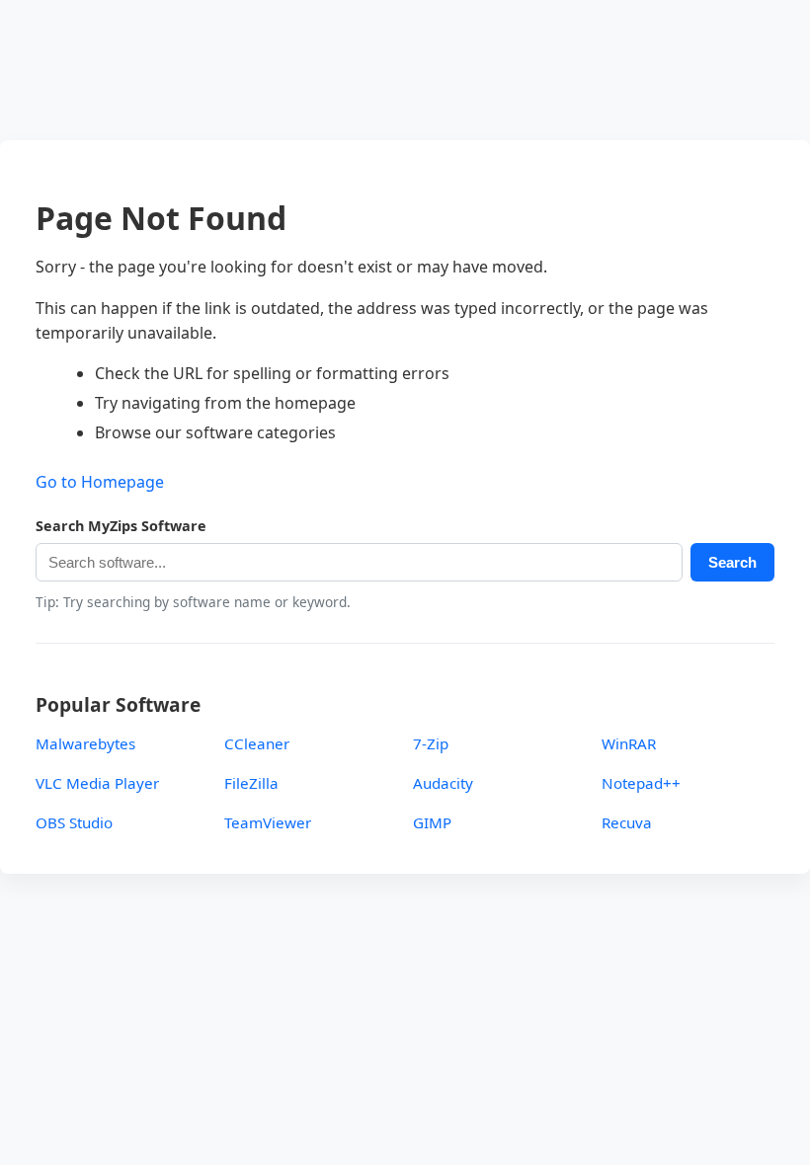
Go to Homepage (100, 482)
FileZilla (251, 783)
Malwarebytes (85, 743)
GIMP (432, 822)
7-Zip (430, 743)
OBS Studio (74, 822)
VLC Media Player (97, 783)
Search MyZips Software (121, 525)
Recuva (627, 822)
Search (732, 562)
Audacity (443, 783)
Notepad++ (641, 783)
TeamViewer (267, 822)
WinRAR (629, 743)
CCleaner (256, 743)
